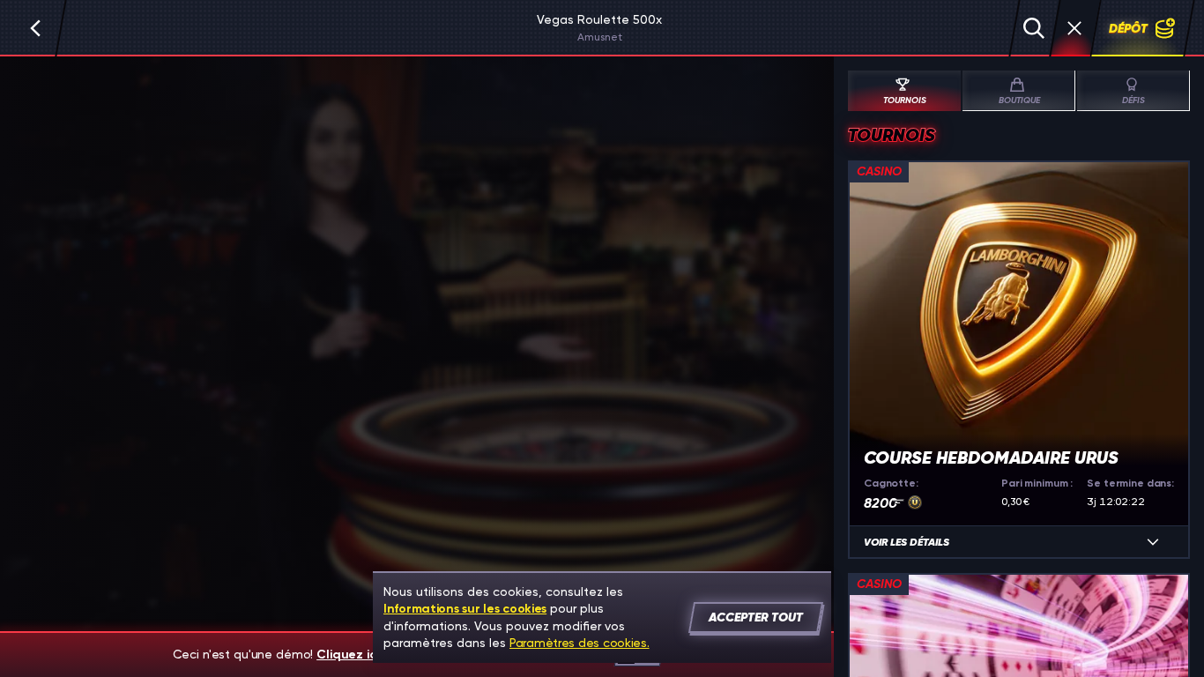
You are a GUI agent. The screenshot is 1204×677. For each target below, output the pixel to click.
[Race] (1074, 28)
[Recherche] (1034, 28)
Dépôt (1128, 28)
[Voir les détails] (1153, 542)
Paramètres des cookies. (579, 643)
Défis (1133, 100)
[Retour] (35, 28)
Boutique (1019, 100)
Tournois (904, 100)
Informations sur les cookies (464, 608)
